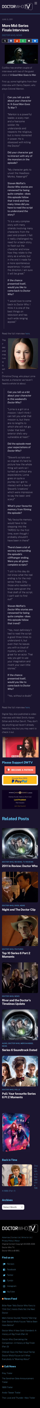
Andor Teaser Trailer (11, 1392)
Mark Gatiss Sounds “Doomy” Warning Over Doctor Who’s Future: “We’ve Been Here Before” (19, 1321)
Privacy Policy (7, 1241)
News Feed (10, 1298)
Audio (4, 1043)
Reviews (18, 862)
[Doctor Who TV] (17, 9)
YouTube (10, 1291)
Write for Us (26, 1237)
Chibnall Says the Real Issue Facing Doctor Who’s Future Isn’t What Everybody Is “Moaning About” (18, 1355)
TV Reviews (28, 862)
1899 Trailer (7, 1387)
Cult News (10, 1366)
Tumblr (9, 1280)
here (27, 333)
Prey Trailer (7, 1373)
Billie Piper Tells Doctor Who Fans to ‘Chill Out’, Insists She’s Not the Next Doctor (18, 1309)
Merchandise (27, 1043)
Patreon (10, 1264)
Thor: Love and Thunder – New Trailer (18, 1398)
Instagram (11, 1286)
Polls (17, 1090)
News (19, 35)
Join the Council (20, 806)
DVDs (16, 905)
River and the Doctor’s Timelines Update (16, 1001)
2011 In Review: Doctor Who (20, 866)
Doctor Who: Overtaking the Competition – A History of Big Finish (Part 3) (18, 1343)
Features (18, 949)
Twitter (9, 1275)
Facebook (11, 1269)
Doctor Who (8, 35)
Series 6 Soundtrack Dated (19, 1050)
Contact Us (15, 1237)
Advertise (6, 1237)
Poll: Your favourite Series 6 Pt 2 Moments (19, 1095)
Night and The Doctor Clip (19, 909)
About (17, 1241)
